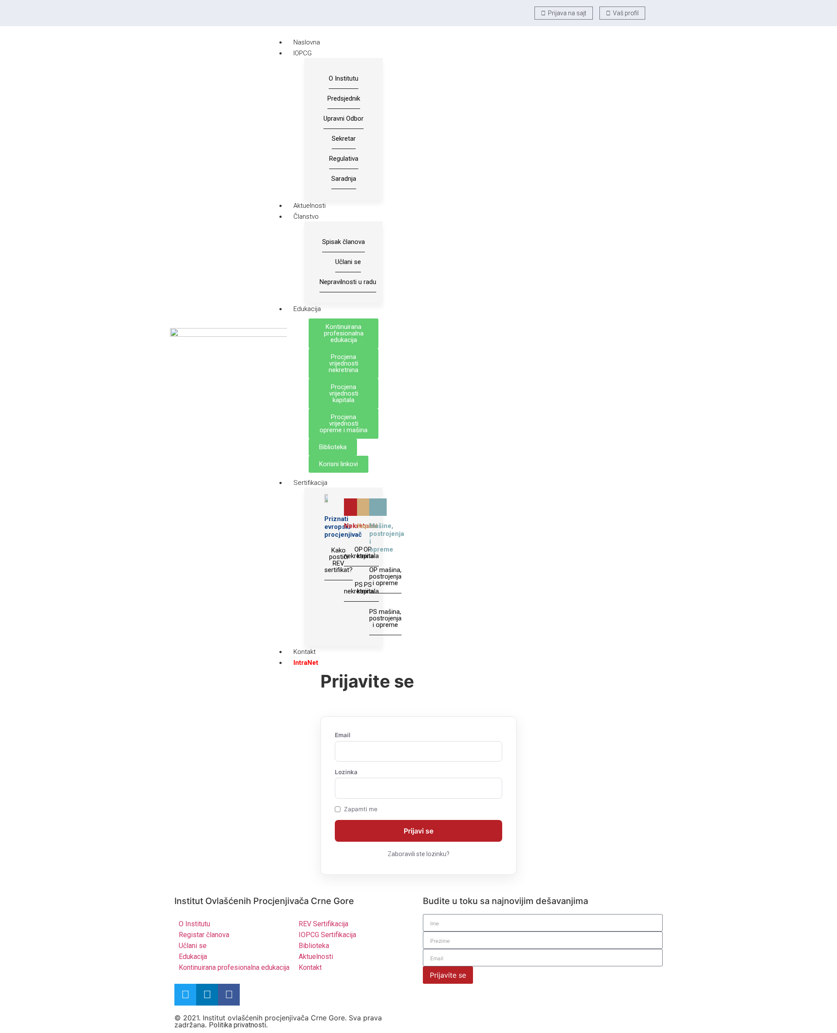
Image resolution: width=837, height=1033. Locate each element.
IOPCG (302, 53)
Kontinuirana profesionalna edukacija (234, 967)
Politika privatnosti (237, 1025)
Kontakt (304, 652)
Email (342, 735)
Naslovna (306, 42)
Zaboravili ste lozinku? (418, 853)
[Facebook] (229, 995)
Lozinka (346, 772)
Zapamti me (361, 809)
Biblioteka (314, 946)
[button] (657, 12)
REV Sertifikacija (323, 924)
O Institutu (194, 924)
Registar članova (204, 935)
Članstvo (306, 216)
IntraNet (305, 663)
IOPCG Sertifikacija (327, 935)
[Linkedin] (207, 995)
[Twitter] (185, 995)
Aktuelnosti (309, 206)
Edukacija (307, 309)
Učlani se (193, 946)
